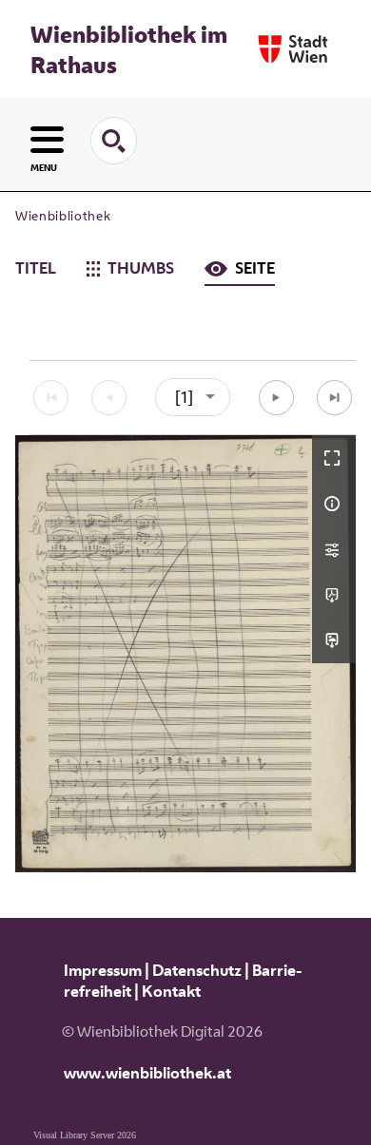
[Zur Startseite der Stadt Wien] (293, 49)
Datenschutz (197, 970)
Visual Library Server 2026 (84, 1135)
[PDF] (334, 595)
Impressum (103, 970)
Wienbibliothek (62, 215)
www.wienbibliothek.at (147, 1072)
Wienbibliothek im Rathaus (128, 49)
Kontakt (171, 991)
